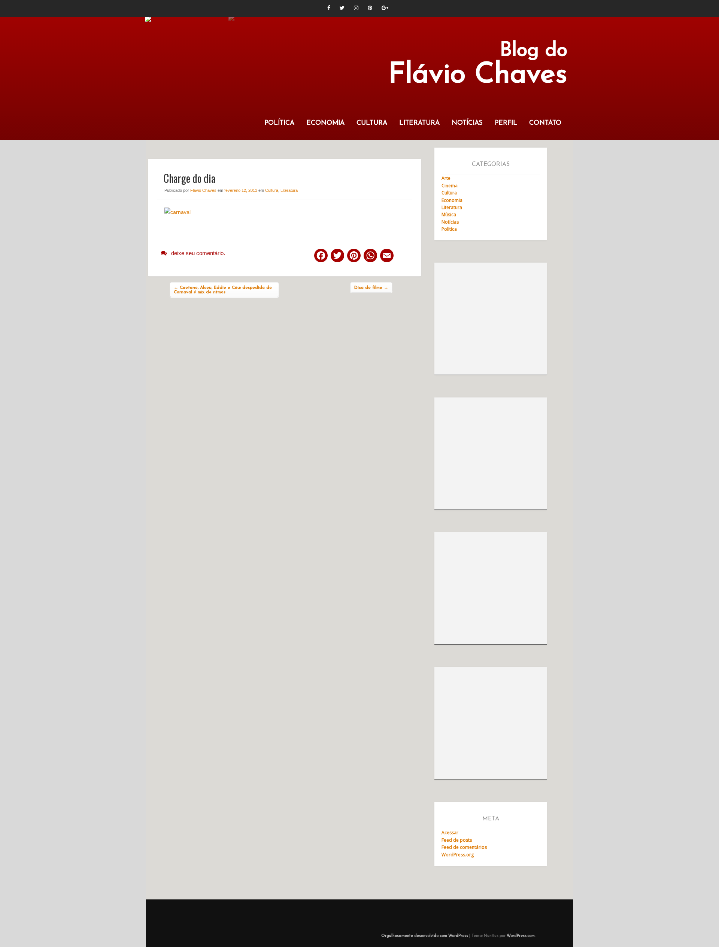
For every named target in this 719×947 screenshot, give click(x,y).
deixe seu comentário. (198, 253)
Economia (325, 123)
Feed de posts (457, 840)
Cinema (450, 185)
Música (449, 214)
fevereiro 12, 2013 (240, 190)
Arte (446, 178)
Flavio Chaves (203, 190)
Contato (545, 123)
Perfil (506, 123)
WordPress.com (521, 936)
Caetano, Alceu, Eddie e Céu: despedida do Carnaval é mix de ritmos (223, 289)
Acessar (450, 832)
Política (279, 123)
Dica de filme (371, 287)
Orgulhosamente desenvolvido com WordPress (424, 936)
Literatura (419, 123)
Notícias (467, 123)
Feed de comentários (464, 847)
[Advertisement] (490, 319)
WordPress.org (458, 854)
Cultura (372, 123)
